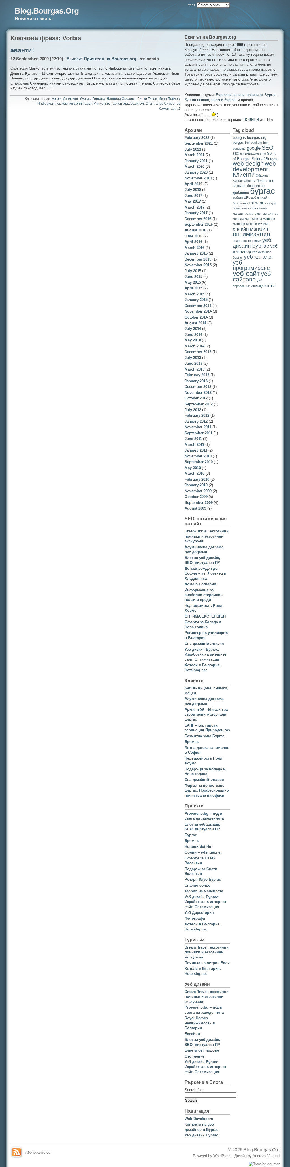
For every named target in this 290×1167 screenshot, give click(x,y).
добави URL (241, 197)
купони (262, 208)
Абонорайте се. (38, 1152)
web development (254, 166)
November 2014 (198, 311)
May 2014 (193, 340)
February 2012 (197, 415)
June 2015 (193, 276)
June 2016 (193, 236)
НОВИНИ (251, 119)
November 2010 (198, 456)
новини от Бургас (261, 95)
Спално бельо (197, 885)
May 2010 (193, 468)
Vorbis (56, 99)
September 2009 (199, 502)
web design (248, 163)
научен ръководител (127, 104)
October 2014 (196, 317)
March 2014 (194, 346)
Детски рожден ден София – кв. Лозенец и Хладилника (205, 573)
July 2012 (193, 410)
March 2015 (194, 294)
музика (263, 223)
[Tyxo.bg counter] (264, 1164)
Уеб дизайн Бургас (201, 1135)
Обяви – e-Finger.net (203, 852)
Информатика (48, 104)
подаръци (240, 240)
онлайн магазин (250, 229)
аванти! (22, 50)
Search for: (194, 1090)
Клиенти (244, 174)
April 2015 (193, 288)
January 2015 (196, 300)
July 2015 (193, 271)
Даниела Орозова (121, 99)
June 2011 (193, 439)
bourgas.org (256, 138)
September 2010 (199, 462)
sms (263, 153)
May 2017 (193, 201)
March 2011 (194, 444)
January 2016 (196, 253)
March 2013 (194, 369)
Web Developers (199, 1119)
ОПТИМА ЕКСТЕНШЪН (205, 616)
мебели (251, 223)
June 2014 (193, 334)
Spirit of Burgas (264, 159)
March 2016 (194, 248)
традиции (254, 240)
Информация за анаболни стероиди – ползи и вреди (204, 595)
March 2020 (194, 166)
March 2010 (194, 473)
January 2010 (196, 485)
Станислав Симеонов (163, 104)
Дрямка (192, 742)
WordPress (222, 1156)
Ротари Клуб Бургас (203, 879)
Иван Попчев (169, 99)
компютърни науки (77, 104)
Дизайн (241, 1156)
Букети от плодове (202, 1050)
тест (191, 5)
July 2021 (193, 149)
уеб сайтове (252, 276)
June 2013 (193, 363)
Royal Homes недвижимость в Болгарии (200, 1023)
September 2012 (199, 404)
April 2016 (193, 242)
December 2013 (198, 352)
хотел (270, 285)
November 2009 (198, 491)
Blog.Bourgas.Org (47, 10)
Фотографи (195, 918)
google (254, 148)
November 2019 (198, 178)
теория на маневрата (204, 891)
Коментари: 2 (169, 109)
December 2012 (198, 386)
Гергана (98, 99)
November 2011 (198, 427)
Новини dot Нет (199, 846)
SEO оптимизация (246, 153)
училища (257, 286)
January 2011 (196, 450)
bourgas (239, 138)
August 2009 (195, 508)
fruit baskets (253, 142)
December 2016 (198, 219)
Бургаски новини (230, 95)
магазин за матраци (247, 213)
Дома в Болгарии (200, 584)
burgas (238, 142)
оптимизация (251, 234)
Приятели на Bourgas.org (110, 59)
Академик (70, 99)
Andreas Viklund (266, 1156)
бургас (85, 99)
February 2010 (197, 479)
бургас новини (197, 100)
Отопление (194, 1056)
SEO (268, 148)
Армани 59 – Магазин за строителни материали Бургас (206, 714)
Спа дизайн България (204, 643)
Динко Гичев (147, 99)
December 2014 (198, 306)
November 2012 (198, 392)
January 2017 (196, 213)
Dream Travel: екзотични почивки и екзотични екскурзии (207, 536)
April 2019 (193, 184)
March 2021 (194, 155)
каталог (256, 202)
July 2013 (193, 358)
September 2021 (199, 143)
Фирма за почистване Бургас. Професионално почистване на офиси (207, 790)
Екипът (74, 59)
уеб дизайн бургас (252, 243)
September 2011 (198, 433)
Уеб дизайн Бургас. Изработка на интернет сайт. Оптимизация (205, 654)
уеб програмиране (251, 265)
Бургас (191, 835)
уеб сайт (246, 273)
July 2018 (193, 190)
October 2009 (196, 497)
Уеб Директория (199, 912)
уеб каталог (259, 256)
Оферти (249, 180)
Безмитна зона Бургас (205, 736)
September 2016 (199, 224)
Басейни (192, 1034)
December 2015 (198, 259)
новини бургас (223, 100)
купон (252, 208)
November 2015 (198, 265)
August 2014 (195, 323)
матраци (239, 223)
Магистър (101, 104)
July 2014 (193, 328)
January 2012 (196, 421)
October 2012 (196, 398)
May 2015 (193, 282)
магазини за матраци (260, 218)
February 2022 (197, 138)
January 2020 (196, 172)
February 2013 (197, 375)
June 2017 (193, 196)
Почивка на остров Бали (207, 963)
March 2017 (194, 207)
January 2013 (196, 381)
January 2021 (196, 161)
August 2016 (195, 230)
